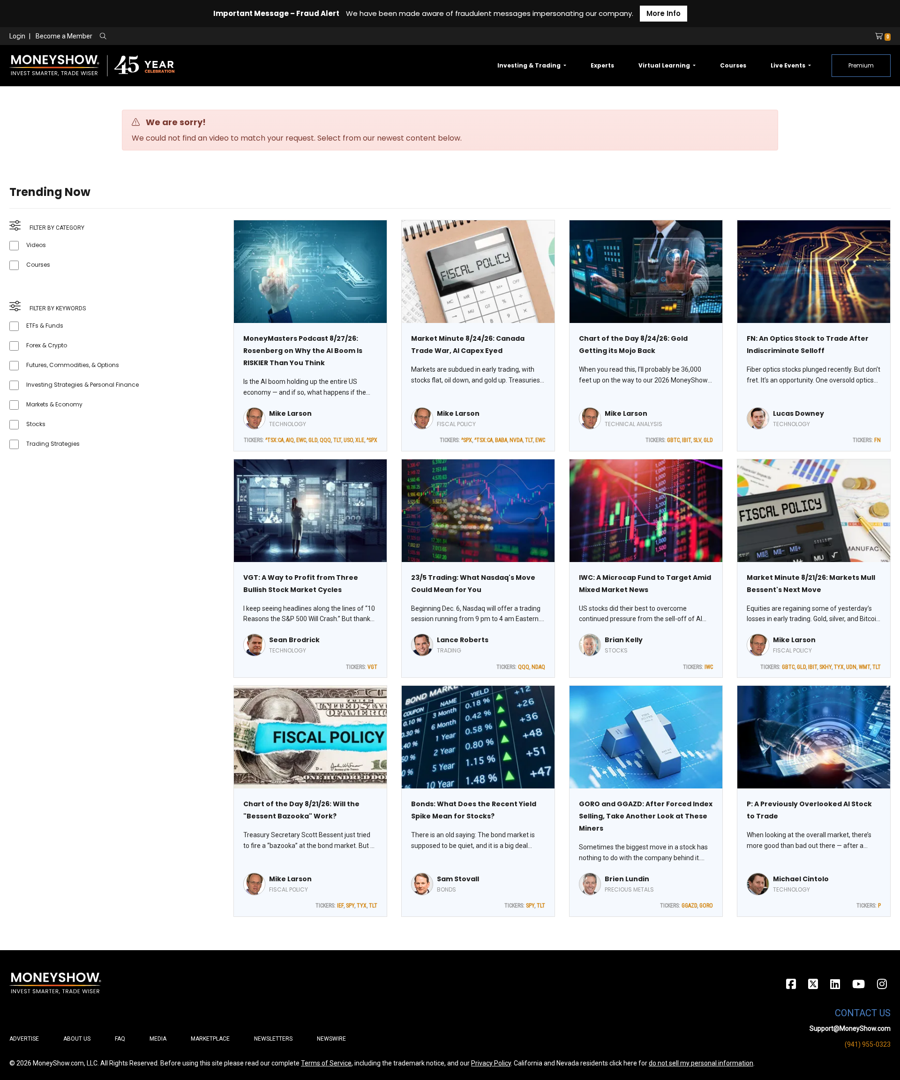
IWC (709, 667)
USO (348, 440)
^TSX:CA (274, 440)
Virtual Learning (664, 65)
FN (877, 440)
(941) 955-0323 (868, 1044)
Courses (733, 65)
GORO (706, 905)
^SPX (372, 440)
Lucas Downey (798, 413)
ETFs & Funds (44, 326)
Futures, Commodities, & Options (72, 365)
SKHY (825, 667)
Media (158, 1038)
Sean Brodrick (294, 640)
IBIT (686, 440)
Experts (602, 65)
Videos (36, 245)
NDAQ (538, 667)
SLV (697, 440)
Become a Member (64, 36)
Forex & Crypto (46, 345)
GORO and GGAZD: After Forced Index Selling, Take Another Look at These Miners (645, 816)
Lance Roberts (462, 640)
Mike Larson (290, 413)
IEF (340, 905)
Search (204, 36)
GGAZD (689, 905)
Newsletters (273, 1038)
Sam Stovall (458, 879)
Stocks (35, 424)
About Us (76, 1038)
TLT (337, 440)
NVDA (516, 440)
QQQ (325, 440)
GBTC (673, 440)
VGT (372, 667)
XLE (359, 440)
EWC (301, 440)
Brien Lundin (627, 879)
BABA (501, 440)
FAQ (120, 1038)
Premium (861, 65)
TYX (839, 667)
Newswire (331, 1038)
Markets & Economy (54, 404)
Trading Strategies (53, 444)
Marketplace (210, 1038)
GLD (312, 440)
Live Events (789, 65)
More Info (663, 13)
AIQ (290, 440)
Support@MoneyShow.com (850, 1028)
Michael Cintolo (801, 879)
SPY (350, 905)
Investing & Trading (529, 65)
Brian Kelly (624, 640)
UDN (851, 667)
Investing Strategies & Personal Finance (82, 385)
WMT (864, 667)
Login (17, 36)
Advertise (24, 1038)
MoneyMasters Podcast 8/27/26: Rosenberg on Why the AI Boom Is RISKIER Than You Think (302, 351)
